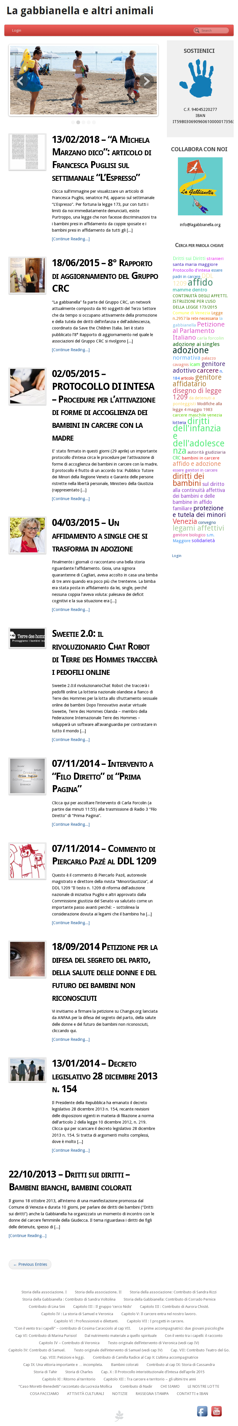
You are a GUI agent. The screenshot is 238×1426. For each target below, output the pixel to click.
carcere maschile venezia (197, 415)
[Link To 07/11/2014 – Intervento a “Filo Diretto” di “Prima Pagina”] (27, 776)
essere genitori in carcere (195, 470)
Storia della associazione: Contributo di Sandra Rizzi (173, 1292)
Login (16, 30)
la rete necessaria (202, 318)
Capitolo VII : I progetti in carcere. (155, 1321)
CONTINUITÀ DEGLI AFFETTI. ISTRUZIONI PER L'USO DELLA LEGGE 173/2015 (200, 301)
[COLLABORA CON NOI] (200, 186)
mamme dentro (190, 290)
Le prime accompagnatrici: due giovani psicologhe (181, 1328)
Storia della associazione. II (98, 1292)
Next (146, 81)
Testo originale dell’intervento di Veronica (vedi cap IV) (153, 1343)
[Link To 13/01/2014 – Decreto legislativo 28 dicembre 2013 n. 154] (27, 1069)
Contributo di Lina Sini (47, 1306)
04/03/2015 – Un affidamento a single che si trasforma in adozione (99, 535)
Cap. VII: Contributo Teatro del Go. (200, 1350)
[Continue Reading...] (71, 239)
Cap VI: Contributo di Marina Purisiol (46, 1335)
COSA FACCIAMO (44, 1393)
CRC (177, 458)
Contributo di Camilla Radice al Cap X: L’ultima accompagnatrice (145, 1357)
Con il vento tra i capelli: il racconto (194, 1335)
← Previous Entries (30, 1264)
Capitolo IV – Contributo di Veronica (69, 1343)
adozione (191, 350)
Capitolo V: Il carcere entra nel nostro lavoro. (159, 1314)
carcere (208, 370)
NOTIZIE (120, 1393)
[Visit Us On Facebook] (202, 1411)
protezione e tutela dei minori (199, 511)
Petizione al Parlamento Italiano (199, 330)
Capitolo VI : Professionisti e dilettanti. (86, 1321)
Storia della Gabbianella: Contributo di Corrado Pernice (170, 1299)
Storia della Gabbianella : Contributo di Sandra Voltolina (69, 1299)
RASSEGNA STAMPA (152, 1393)
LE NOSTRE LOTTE (203, 1386)
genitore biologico (189, 535)
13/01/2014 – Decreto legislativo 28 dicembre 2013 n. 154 (105, 1076)
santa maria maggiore (195, 264)
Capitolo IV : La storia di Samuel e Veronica (77, 1314)
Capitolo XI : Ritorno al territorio (68, 1379)
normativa (187, 357)
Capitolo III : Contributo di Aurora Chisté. (174, 1306)
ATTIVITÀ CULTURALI (85, 1393)
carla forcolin (210, 338)
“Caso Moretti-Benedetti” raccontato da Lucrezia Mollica (65, 1386)
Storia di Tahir (45, 1372)
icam (195, 364)
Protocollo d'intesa (191, 270)
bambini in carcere (200, 458)
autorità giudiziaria (206, 452)
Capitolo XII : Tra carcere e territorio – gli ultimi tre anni (150, 1379)
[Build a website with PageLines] (119, 1415)
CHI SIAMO (170, 1386)
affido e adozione (197, 463)
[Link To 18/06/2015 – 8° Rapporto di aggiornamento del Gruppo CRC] (27, 275)
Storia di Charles (79, 1372)
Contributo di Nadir (136, 1386)
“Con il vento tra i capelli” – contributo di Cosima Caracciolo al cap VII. (72, 1328)
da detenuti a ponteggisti (194, 400)
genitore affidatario (197, 380)
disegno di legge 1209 (197, 394)
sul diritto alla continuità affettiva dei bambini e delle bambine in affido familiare (199, 496)
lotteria (179, 422)
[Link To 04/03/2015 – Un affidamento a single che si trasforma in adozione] (27, 535)
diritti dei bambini (188, 480)
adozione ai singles (196, 344)
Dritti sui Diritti (189, 258)
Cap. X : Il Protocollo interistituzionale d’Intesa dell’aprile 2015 (152, 1372)
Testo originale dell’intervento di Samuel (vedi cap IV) (118, 1350)
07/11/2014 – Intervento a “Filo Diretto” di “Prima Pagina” (102, 776)
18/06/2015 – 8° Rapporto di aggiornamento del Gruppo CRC (105, 275)
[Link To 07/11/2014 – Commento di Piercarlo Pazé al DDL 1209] (27, 861)
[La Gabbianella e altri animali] (119, 11)
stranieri (215, 258)
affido (200, 282)
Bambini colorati (124, 1364)
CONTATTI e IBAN (192, 1393)
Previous (20, 81)
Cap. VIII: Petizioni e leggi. (62, 1357)
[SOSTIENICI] (200, 79)
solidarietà (203, 540)
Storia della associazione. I (44, 1292)
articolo (187, 378)
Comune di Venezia (191, 313)
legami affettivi (198, 528)
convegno (207, 522)
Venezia (185, 521)
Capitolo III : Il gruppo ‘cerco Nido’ (102, 1306)
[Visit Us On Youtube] (216, 1411)
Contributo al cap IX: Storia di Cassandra (181, 1364)
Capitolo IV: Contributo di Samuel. (37, 1350)
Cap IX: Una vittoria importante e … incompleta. (63, 1364)
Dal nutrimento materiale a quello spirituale (121, 1335)
